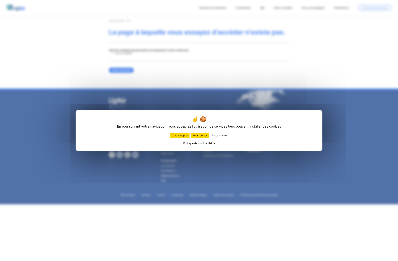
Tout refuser (200, 135)
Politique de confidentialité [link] (199, 143)
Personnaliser (220, 135)
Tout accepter (179, 135)
